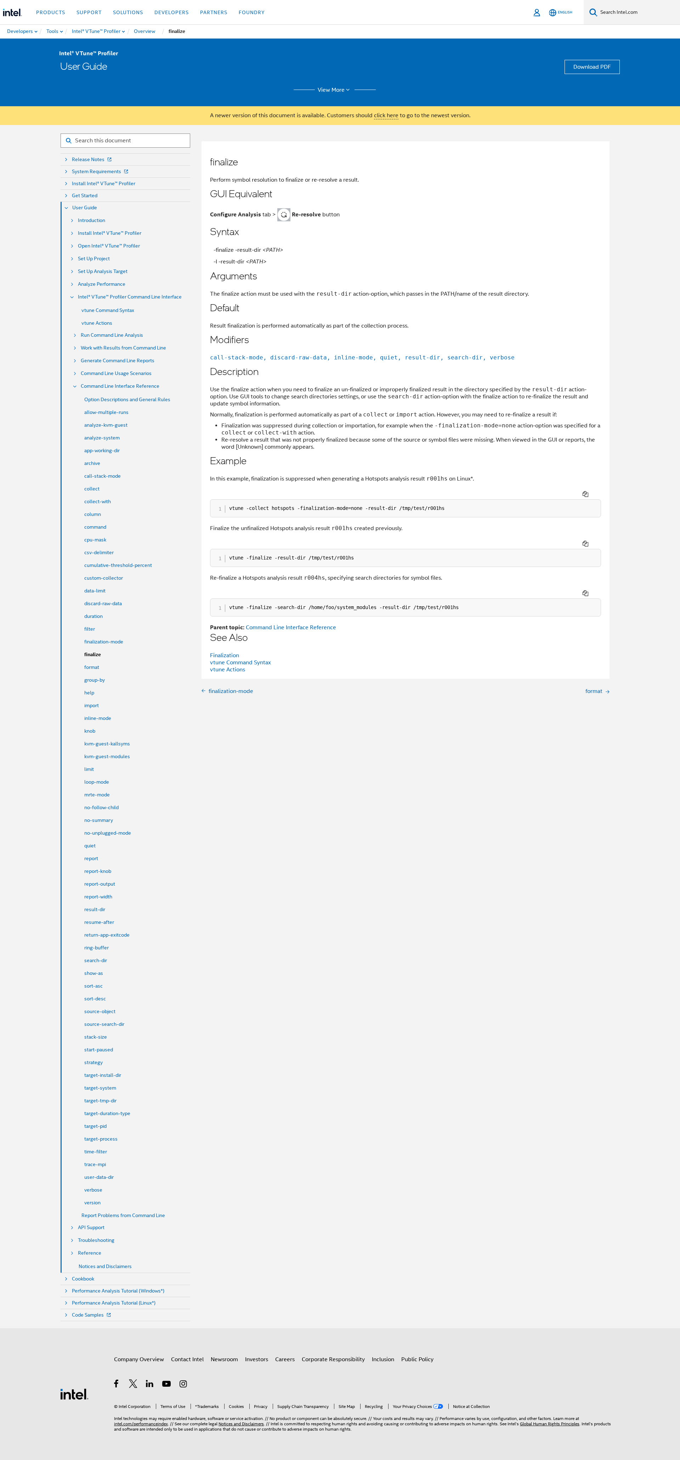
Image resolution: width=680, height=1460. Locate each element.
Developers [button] (171, 12)
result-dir (94, 909)
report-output (99, 884)
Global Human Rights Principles (549, 1423)
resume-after (99, 922)
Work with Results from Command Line (123, 348)
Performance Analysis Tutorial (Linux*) (113, 1303)
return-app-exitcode (107, 935)
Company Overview (139, 1359)
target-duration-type (107, 1113)
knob (89, 731)
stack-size (95, 1037)
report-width (98, 896)
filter (89, 629)
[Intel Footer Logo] (74, 1393)
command (95, 527)
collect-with (97, 501)
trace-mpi (95, 1164)
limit (89, 769)
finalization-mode (103, 641)
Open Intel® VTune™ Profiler (109, 246)
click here (386, 115)
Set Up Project (94, 259)
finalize (92, 654)
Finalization (224, 655)
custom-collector (103, 578)
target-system (100, 1088)
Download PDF (592, 66)
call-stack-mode (102, 476)
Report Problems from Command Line (123, 1215)
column (92, 514)
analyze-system (102, 437)
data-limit (95, 590)
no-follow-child (101, 807)
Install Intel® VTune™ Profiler (103, 184)
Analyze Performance (101, 284)
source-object (99, 1011)
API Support (91, 1228)
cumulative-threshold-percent (118, 565)
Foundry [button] (252, 12)
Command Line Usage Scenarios (116, 373)
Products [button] (50, 12)
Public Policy (417, 1359)
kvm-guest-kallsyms (107, 743)
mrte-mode (97, 794)
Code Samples (88, 1315)
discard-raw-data (103, 603)
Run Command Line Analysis (112, 335)
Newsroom (224, 1359)
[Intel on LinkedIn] (149, 1385)
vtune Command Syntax (107, 310)
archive (92, 463)
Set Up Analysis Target (103, 271)
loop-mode (96, 782)
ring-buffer (96, 947)
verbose (93, 1190)
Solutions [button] (128, 12)
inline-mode (97, 718)
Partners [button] (213, 12)
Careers (285, 1359)
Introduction (91, 220)
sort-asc (93, 986)
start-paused (98, 1049)
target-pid (95, 1126)
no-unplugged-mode (107, 833)
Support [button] (89, 12)
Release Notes (88, 160)
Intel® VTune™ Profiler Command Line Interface (130, 297)
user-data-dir (99, 1177)
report (91, 858)
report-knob (97, 871)
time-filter (95, 1151)
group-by (94, 680)
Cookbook (83, 1279)
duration (93, 616)
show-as (93, 973)
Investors (256, 1359)
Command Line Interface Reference (120, 386)
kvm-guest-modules (107, 756)
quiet (90, 845)
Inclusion (383, 1359)
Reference (89, 1253)
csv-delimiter (99, 552)
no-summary (98, 820)
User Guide (84, 208)
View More (331, 89)
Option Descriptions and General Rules (127, 399)
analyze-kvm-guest (106, 425)
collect (92, 488)
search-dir (95, 960)
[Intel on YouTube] (167, 1385)
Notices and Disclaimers (105, 1266)
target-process (101, 1139)
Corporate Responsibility (333, 1359)
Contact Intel (187, 1359)
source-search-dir (104, 1024)
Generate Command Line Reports (117, 361)
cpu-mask (95, 539)
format (91, 667)
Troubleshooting (96, 1240)
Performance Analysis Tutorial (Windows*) (118, 1291)
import (91, 705)
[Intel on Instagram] (183, 1385)
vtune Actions (96, 323)
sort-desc (95, 998)
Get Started (84, 196)
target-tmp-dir (100, 1100)
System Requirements (96, 172)
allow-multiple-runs (106, 412)
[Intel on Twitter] (133, 1385)
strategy (93, 1062)
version (92, 1202)
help (89, 692)
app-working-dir (102, 450)
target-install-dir (102, 1075)
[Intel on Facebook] (116, 1385)
